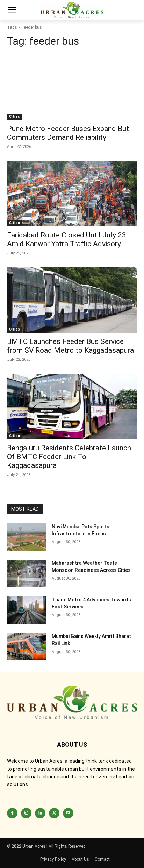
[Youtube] (68, 813)
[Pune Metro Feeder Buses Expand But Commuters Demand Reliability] (72, 87)
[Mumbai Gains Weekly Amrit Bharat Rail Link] (26, 646)
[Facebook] (12, 813)
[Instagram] (26, 813)
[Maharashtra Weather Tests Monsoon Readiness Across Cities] (26, 573)
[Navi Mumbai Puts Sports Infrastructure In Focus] (26, 537)
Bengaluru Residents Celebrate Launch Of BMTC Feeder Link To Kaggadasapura (69, 457)
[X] (54, 813)
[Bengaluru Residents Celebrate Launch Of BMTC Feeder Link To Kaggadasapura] (72, 406)
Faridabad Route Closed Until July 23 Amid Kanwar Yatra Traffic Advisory (66, 239)
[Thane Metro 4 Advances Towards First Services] (26, 610)
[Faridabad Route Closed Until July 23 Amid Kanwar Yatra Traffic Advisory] (72, 193)
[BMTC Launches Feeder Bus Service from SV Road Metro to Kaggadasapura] (72, 300)
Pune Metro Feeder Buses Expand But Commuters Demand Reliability (68, 133)
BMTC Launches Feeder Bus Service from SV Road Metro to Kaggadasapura (70, 345)
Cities (14, 116)
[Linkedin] (40, 813)
